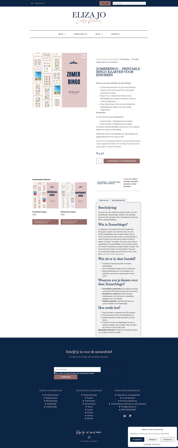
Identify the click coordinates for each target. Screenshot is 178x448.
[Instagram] (89, 437)
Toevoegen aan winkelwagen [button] (41, 222)
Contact (115, 34)
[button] (83, 56)
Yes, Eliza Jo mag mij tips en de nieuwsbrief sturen (75, 373)
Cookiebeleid (147, 444)
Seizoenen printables (110, 59)
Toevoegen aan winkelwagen (121, 161)
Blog (98, 34)
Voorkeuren (167, 439)
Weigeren (152, 439)
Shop (61, 34)
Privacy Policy (156, 444)
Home (98, 59)
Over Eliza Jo (80, 34)
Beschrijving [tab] (103, 200)
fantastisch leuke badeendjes (112, 254)
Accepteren (137, 439)
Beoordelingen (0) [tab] (118, 200)
